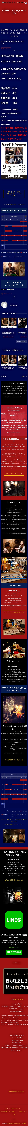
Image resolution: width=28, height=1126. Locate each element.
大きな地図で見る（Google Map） (17, 1091)
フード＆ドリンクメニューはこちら (14, 612)
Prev (4, 376)
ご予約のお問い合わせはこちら (14, 760)
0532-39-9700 (18, 999)
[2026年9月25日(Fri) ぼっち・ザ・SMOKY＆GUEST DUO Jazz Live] (9, 323)
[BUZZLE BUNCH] (12, 2)
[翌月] (25, 216)
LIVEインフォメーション (5, 48)
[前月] (3, 216)
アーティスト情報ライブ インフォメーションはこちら (14, 194)
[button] (25, 3)
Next (23, 376)
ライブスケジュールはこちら (14, 473)
